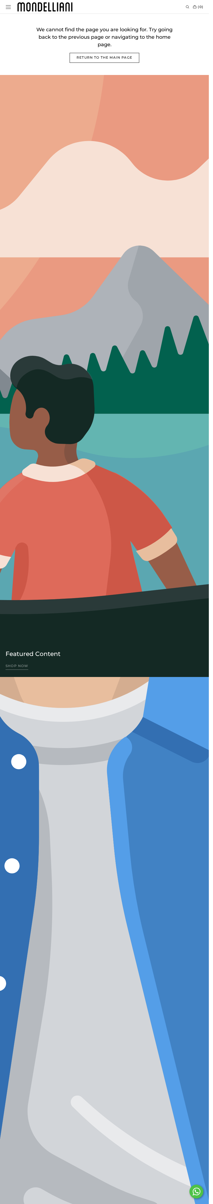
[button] (8, 7)
